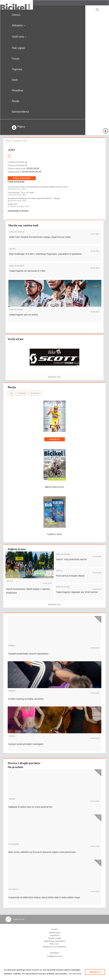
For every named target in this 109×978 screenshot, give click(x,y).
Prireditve (17, 90)
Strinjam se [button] (95, 972)
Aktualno (17, 25)
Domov (16, 15)
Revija (15, 101)
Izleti (15, 80)
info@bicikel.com (54, 956)
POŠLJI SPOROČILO (22, 178)
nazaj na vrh (18, 919)
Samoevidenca (20, 112)
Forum (15, 59)
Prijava (20, 126)
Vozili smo (18, 37)
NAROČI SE (54, 439)
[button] (75, 974)
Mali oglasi (18, 48)
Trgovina (17, 69)
